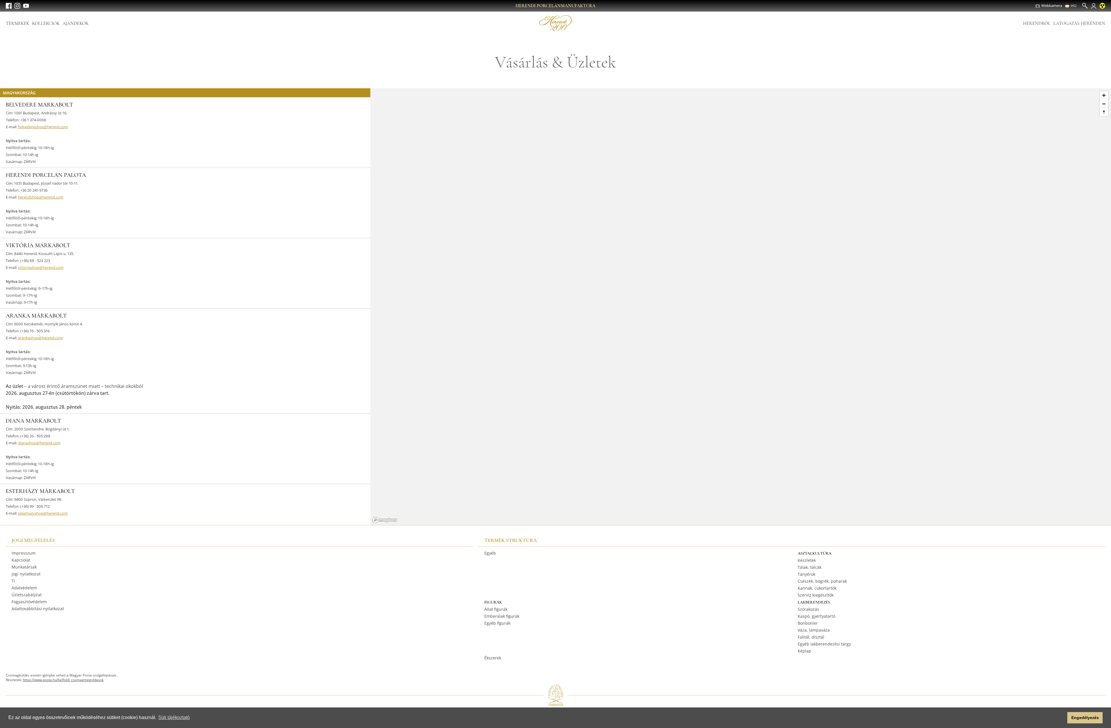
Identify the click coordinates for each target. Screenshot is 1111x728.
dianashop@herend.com (39, 442)
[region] (740, 306)
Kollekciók (46, 23)
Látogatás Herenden (1079, 23)
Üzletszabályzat (27, 594)
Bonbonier (808, 623)
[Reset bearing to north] (1104, 112)
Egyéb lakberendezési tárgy (824, 644)
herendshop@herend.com (40, 197)
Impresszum (24, 553)
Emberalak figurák (501, 616)
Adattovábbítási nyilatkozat (38, 608)
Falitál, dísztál (811, 637)
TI (13, 581)
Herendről (1037, 23)
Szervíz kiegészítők (816, 595)
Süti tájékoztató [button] (174, 717)
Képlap (804, 651)
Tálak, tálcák (809, 567)
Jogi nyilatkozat (26, 574)
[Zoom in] (1104, 95)
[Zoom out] (1104, 104)
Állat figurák (495, 609)
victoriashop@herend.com (41, 267)
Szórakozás (808, 609)
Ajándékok (75, 23)
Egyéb (490, 553)
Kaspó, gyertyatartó (816, 616)
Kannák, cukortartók (817, 588)
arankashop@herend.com (40, 337)
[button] (1061, 718)
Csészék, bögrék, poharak (822, 581)
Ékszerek (492, 658)
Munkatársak (24, 567)
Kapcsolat (21, 560)
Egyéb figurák (497, 623)
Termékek (17, 23)
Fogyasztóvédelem (29, 601)
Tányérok (806, 574)
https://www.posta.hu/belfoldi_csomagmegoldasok (63, 679)
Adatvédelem (24, 588)
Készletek (807, 560)
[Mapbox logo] (385, 520)
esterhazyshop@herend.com (43, 513)
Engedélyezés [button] (1085, 717)
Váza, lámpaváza (814, 630)
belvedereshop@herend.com (43, 126)
